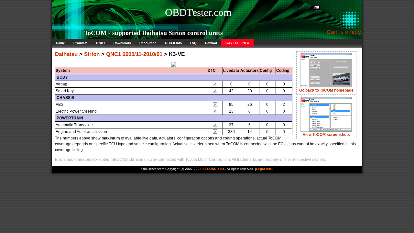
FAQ (193, 43)
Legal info (264, 169)
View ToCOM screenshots (326, 134)
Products (80, 43)
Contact (211, 43)
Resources (148, 43)
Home (60, 43)
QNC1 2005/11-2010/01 (134, 54)
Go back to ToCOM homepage (326, 90)
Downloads (122, 43)
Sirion (92, 54)
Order (100, 43)
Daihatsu (66, 54)
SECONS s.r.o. (213, 169)
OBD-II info (173, 43)
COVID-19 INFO (237, 43)
